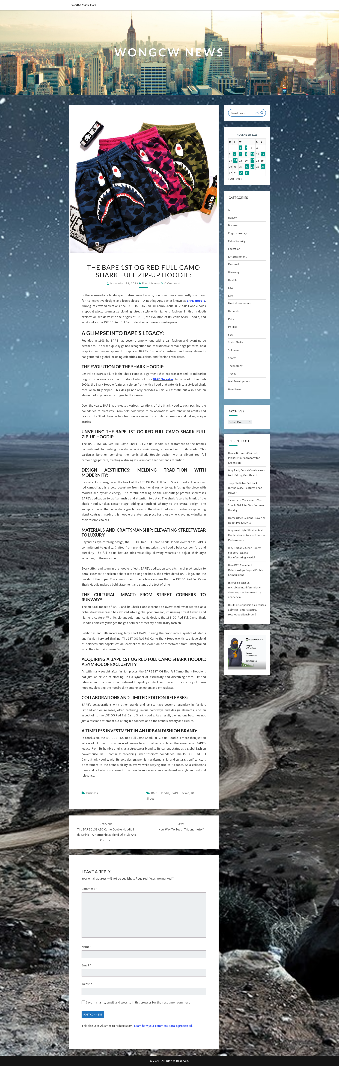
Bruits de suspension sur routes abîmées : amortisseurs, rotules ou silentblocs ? (247, 609)
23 (246, 166)
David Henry (151, 283)
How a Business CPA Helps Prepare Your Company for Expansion (244, 457)
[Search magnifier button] (262, 112)
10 (252, 154)
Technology (235, 366)
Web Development (239, 381)
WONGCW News (84, 5)
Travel (232, 373)
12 (262, 154)
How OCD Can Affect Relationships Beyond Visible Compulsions (245, 569)
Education (234, 249)
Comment (89, 889)
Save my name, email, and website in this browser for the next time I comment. (138, 1002)
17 (252, 160)
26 (262, 166)
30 (246, 173)
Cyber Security (236, 241)
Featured (233, 264)
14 (235, 160)
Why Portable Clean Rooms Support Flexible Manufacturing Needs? (244, 552)
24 (252, 166)
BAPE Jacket (180, 793)
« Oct (231, 178)
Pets (231, 319)
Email (86, 965)
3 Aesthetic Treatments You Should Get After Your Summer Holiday (246, 505)
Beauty (232, 217)
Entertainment (237, 256)
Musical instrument (240, 303)
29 (241, 173)
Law (230, 288)
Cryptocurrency (237, 233)
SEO (230, 334)
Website (87, 984)
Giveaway (233, 272)
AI (229, 210)
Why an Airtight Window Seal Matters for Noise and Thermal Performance (247, 535)
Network (233, 311)
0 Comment (173, 283)
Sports (232, 358)
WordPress (234, 389)
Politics (232, 327)
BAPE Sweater (163, 379)
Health (232, 280)
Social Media (235, 342)
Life (230, 295)
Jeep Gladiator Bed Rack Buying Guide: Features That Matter (245, 487)
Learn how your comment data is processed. (163, 1026)
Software (233, 350)
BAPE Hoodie (196, 301)
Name (87, 947)
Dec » (239, 178)
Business (92, 793)
